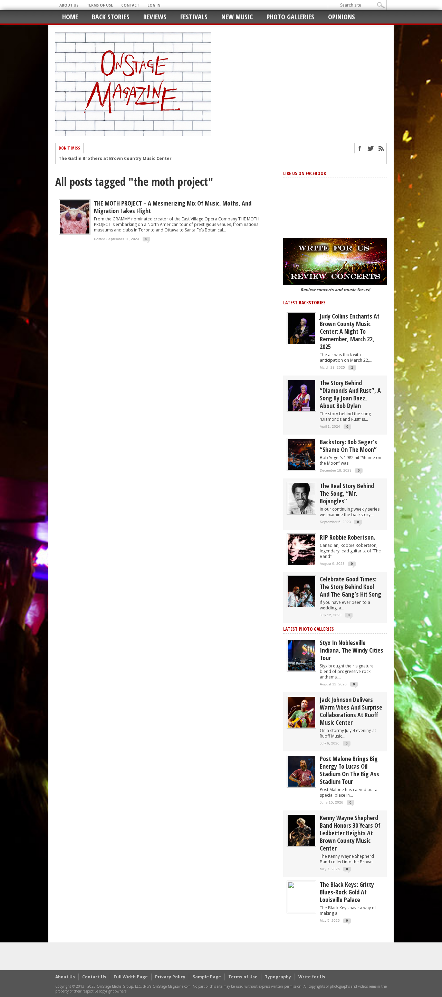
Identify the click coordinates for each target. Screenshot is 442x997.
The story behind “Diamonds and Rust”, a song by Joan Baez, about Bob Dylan (350, 394)
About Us (68, 5)
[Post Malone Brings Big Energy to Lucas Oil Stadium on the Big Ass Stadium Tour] (301, 771)
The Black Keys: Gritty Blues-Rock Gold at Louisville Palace (347, 892)
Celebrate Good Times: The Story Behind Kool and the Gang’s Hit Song (350, 586)
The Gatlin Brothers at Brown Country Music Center (115, 158)
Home (70, 16)
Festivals (194, 16)
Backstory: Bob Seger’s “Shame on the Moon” (348, 445)
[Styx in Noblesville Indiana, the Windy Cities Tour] (301, 655)
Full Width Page (131, 977)
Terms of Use (100, 5)
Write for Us (311, 977)
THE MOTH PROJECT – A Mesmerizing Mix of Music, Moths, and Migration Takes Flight (172, 207)
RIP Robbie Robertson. (347, 537)
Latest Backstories (304, 302)
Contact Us (94, 977)
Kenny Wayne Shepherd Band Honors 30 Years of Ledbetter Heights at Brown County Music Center (350, 833)
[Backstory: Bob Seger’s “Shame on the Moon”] (301, 454)
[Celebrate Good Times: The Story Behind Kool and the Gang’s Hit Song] (301, 591)
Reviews (154, 16)
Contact (130, 5)
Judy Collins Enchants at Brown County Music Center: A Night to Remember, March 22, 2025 (349, 331)
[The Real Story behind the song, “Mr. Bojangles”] (301, 498)
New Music (237, 16)
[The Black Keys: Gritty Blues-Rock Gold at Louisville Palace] (301, 897)
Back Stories (110, 16)
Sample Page (207, 977)
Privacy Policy (170, 977)
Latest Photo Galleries (308, 629)
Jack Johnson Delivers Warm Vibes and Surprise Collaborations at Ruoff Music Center (351, 711)
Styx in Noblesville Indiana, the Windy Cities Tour (351, 650)
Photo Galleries (290, 16)
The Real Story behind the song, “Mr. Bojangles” (347, 493)
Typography (278, 977)
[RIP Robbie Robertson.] (301, 549)
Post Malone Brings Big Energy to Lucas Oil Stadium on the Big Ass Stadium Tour (349, 770)
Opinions (341, 16)
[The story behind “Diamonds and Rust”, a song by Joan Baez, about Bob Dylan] (301, 395)
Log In (153, 5)
